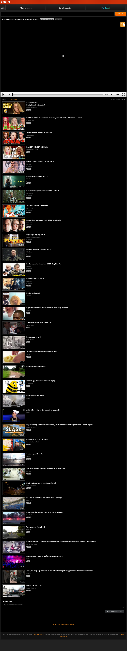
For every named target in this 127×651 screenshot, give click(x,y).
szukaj (120, 14)
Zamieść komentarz (114, 612)
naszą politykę (39, 634)
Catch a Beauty (12, 99)
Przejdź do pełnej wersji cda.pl (63, 624)
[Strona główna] (6, 2)
